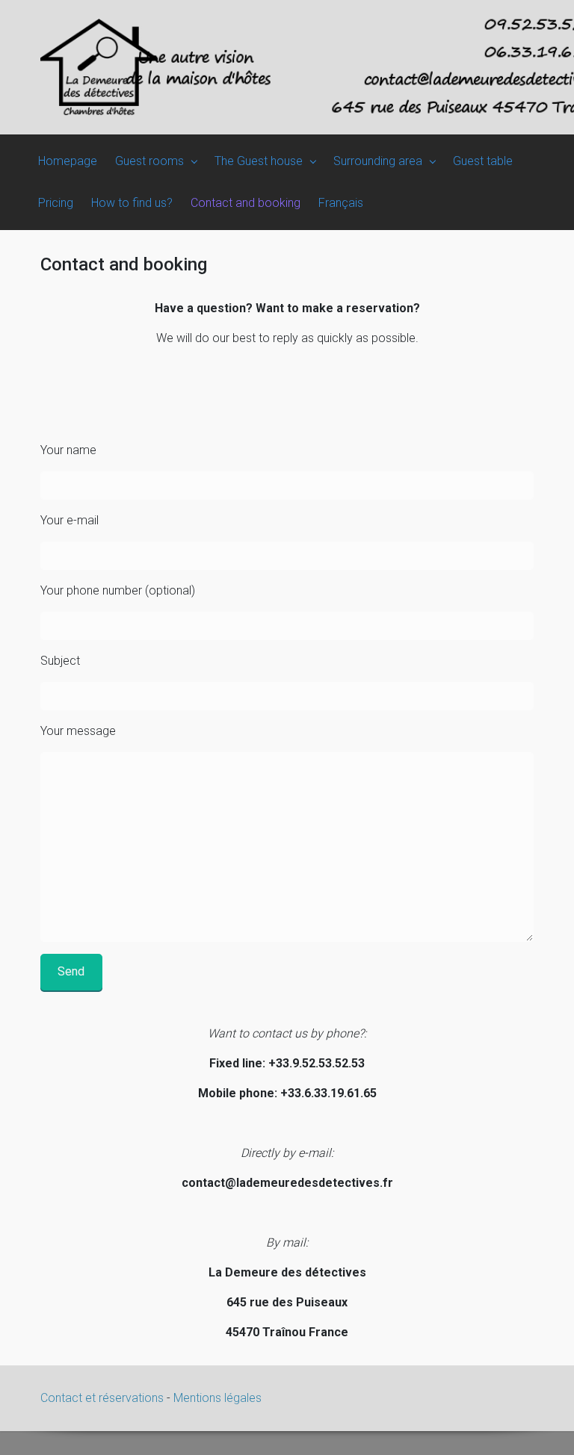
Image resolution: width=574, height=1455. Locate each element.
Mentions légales (217, 1398)
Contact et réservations (103, 1398)
